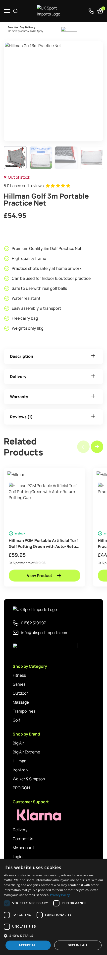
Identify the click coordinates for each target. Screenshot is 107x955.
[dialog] (53, 907)
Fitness (19, 675)
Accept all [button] (28, 945)
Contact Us (23, 838)
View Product (39, 575)
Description (21, 356)
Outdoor (20, 693)
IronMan (20, 770)
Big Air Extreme (26, 752)
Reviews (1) (21, 417)
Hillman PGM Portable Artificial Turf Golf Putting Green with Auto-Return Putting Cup (44, 543)
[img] (53, 11)
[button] (97, 447)
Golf (16, 720)
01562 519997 (33, 623)
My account (23, 847)
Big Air (18, 743)
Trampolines (24, 711)
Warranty (19, 396)
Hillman (20, 761)
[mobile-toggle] (7, 11)
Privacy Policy (60, 895)
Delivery (18, 376)
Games (19, 684)
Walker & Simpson (29, 779)
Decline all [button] (78, 945)
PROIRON (21, 788)
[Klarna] (35, 815)
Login (18, 856)
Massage (21, 702)
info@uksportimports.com (44, 632)
